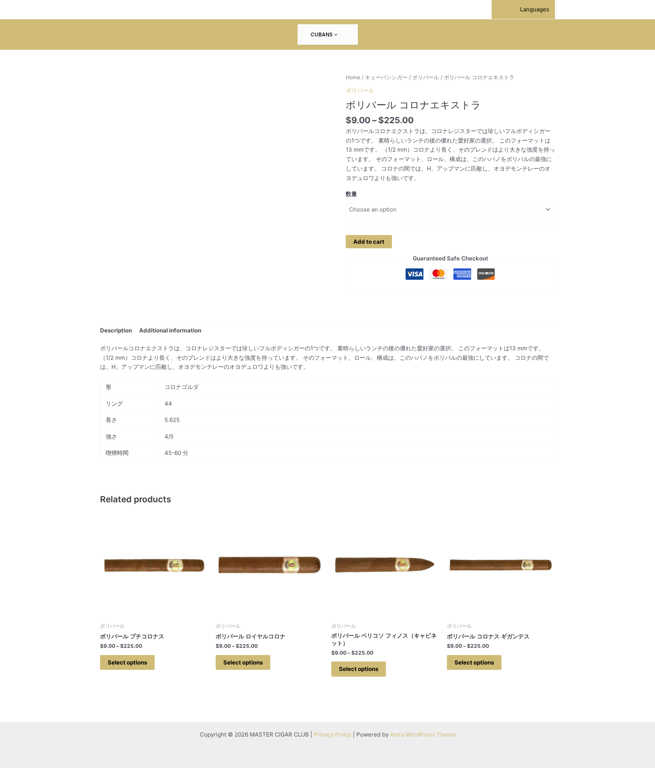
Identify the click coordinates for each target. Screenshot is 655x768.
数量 (351, 193)
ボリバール (425, 77)
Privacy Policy (332, 734)
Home (353, 77)
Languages (534, 9)
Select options (127, 662)
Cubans (322, 34)
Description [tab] (116, 330)
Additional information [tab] (170, 330)
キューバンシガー (386, 77)
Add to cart (368, 241)
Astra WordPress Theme (423, 734)
